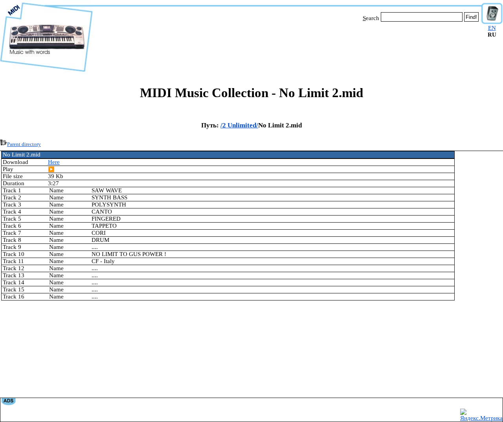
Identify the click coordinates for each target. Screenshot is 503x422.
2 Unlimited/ (240, 125)
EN (492, 28)
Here (54, 162)
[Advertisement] (287, 46)
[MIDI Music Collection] (46, 72)
